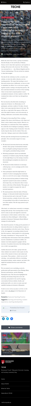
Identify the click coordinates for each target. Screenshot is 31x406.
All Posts (13, 310)
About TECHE (5, 384)
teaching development (16, 302)
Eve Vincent (7, 54)
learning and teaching (15, 300)
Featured (3, 17)
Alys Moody (12, 291)
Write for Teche (5, 388)
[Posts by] (2, 54)
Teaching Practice (10, 17)
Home (3, 379)
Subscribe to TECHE (6, 393)
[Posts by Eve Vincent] (5, 309)
